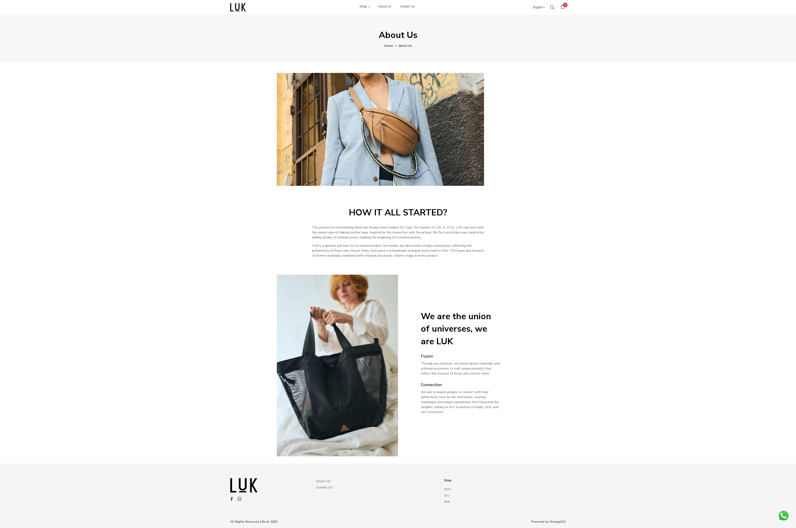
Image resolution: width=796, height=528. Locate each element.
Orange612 (558, 522)
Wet (447, 489)
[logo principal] (238, 7)
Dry (446, 495)
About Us (384, 6)
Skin (447, 501)
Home (388, 46)
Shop (363, 6)
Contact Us (407, 6)
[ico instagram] (239, 499)
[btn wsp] (783, 515)
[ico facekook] (231, 499)
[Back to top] (11, 517)
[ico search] (552, 7)
